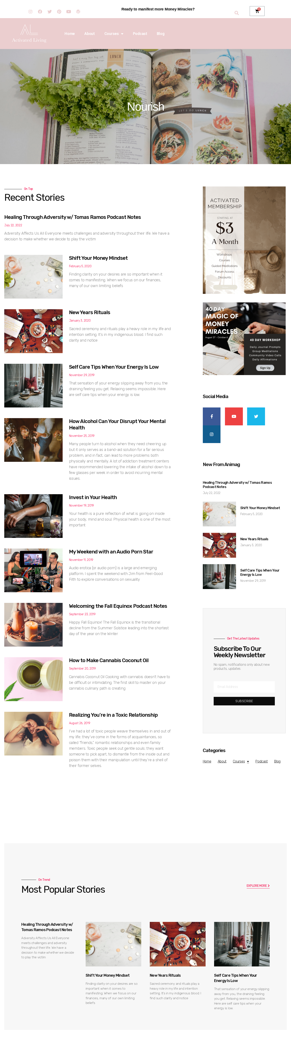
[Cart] (257, 11)
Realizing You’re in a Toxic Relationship (113, 715)
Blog (160, 33)
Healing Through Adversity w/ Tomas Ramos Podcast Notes (72, 217)
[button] (258, 886)
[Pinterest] (59, 11)
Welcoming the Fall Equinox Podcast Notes (118, 606)
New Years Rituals (89, 312)
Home (70, 33)
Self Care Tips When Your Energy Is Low (114, 367)
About (89, 33)
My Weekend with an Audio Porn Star (111, 552)
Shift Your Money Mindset (98, 258)
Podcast (140, 33)
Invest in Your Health (93, 497)
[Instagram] (30, 11)
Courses (111, 33)
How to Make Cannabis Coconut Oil (108, 660)
